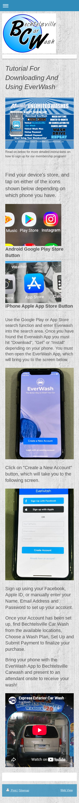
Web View (66, 790)
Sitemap (24, 790)
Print (13, 790)
